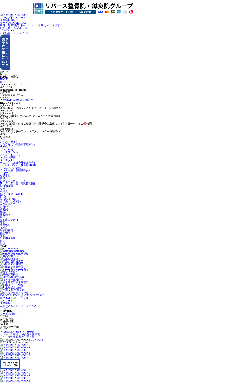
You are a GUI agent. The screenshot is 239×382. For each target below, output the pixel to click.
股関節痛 (5, 214)
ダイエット (6, 160)
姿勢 (2, 188)
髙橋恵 (14, 274)
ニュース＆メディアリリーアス (18, 305)
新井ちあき (22, 269)
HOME (4, 79)
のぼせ (4, 139)
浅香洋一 (18, 279)
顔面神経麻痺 (8, 238)
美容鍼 (4, 209)
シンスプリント (9, 152)
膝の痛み (5, 225)
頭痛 (2, 235)
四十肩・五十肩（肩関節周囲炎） (19, 183)
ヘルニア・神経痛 (10, 167)
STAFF (14, 248)
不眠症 (4, 173)
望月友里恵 (22, 292)
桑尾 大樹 (19, 290)
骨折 (2, 243)
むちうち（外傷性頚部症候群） (18, 144)
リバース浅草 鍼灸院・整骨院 (17, 337)
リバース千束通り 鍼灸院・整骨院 (20, 334)
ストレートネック (10, 154)
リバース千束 (36, 25)
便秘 (2, 178)
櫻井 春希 (19, 277)
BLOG (7, 30)
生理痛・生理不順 (10, 201)
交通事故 (5, 175)
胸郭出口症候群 (9, 219)
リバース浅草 (52, 25)
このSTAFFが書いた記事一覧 (17, 100)
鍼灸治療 (5, 233)
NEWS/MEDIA (13, 28)
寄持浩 (14, 272)
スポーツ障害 (8, 157)
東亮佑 (14, 256)
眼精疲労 (5, 206)
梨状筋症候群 (8, 199)
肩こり (4, 217)
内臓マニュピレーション (14, 180)
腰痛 (2, 222)
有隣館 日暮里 (19, 25)
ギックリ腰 (6, 149)
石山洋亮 (18, 285)
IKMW (9, 20)
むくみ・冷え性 (9, 141)
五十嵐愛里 (22, 282)
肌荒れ (4, 212)
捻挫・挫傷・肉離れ (11, 193)
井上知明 (18, 287)
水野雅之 (18, 264)
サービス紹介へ (9, 313)
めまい (4, 147)
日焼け (4, 196)
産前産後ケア (8, 204)
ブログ (4, 308)
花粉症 (4, 227)
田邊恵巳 (18, 261)
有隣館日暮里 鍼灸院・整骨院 (17, 331)
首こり (4, 240)
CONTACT (14, 33)
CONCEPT (12, 17)
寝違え (4, 191)
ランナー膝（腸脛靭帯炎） (15, 170)
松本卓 (14, 259)
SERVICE (13, 22)
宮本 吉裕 (19, 251)
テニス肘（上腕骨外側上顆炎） (18, 162)
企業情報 (5, 303)
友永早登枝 (22, 253)
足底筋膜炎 (6, 230)
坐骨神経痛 (6, 186)
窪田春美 (18, 266)
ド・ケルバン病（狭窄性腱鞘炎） (19, 165)
